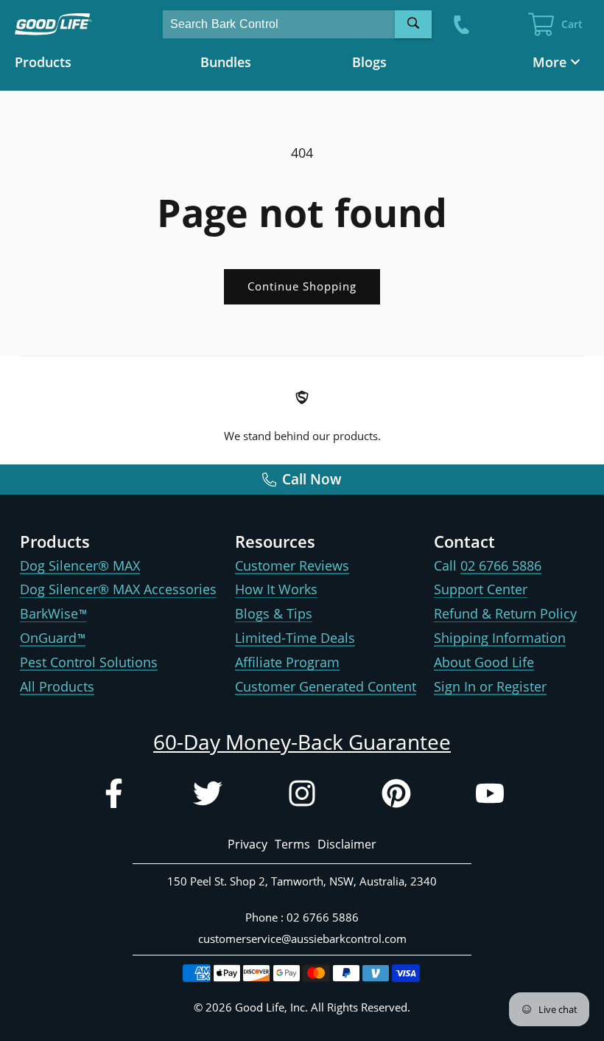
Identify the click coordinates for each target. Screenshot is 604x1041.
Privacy (247, 844)
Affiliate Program (287, 662)
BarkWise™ (53, 613)
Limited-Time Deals (295, 638)
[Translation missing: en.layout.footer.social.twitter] (207, 796)
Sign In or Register (490, 686)
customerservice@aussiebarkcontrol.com (302, 938)
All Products (57, 686)
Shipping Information (500, 638)
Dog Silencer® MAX (80, 565)
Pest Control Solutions (89, 662)
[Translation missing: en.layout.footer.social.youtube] (490, 796)
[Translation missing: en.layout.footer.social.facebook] (114, 796)
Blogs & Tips (273, 613)
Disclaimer (346, 844)
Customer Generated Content (325, 686)
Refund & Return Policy (505, 613)
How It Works (276, 589)
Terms (292, 844)
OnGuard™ (52, 638)
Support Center (480, 589)
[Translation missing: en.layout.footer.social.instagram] (302, 796)
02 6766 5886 (500, 565)
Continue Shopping (302, 286)
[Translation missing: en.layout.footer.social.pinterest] (396, 796)
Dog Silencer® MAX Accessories (118, 589)
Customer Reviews (292, 565)
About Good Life (484, 662)
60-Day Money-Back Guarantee (302, 742)
